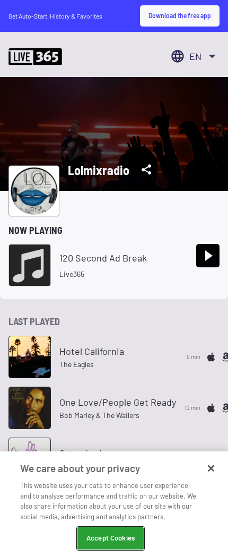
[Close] (211, 468)
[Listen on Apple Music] (211, 357)
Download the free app (179, 15)
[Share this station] (146, 169)
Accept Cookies (110, 538)
